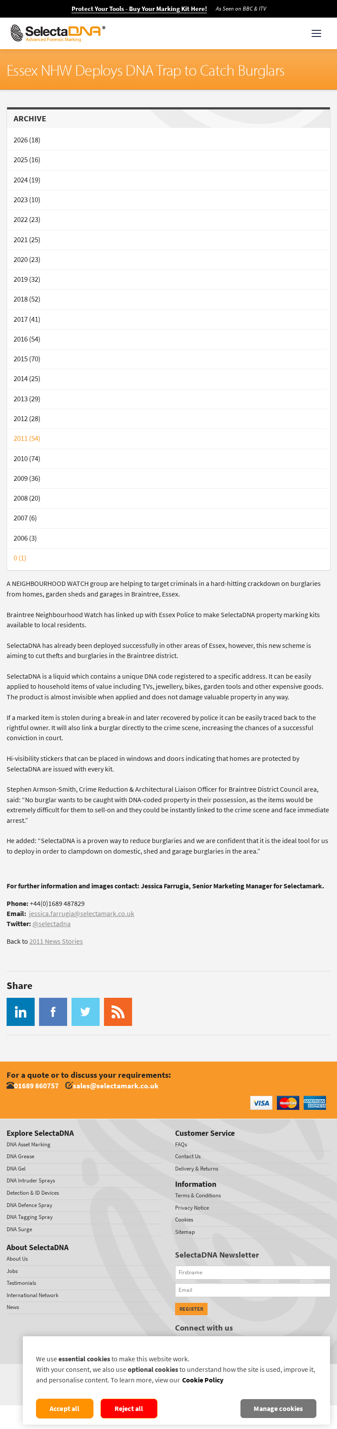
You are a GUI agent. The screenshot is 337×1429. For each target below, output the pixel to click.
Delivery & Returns (196, 1168)
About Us (17, 1258)
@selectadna (51, 923)
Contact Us (188, 1156)
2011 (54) (27, 438)
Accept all (65, 1408)
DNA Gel (16, 1168)
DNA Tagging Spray (30, 1217)
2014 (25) (27, 379)
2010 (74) (27, 459)
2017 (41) (27, 319)
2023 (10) (27, 200)
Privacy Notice (192, 1207)
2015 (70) (27, 359)
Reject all (129, 1408)
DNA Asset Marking (28, 1144)
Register (191, 1309)
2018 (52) (27, 299)
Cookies (184, 1219)
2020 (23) (27, 260)
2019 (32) (27, 279)
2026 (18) (27, 140)
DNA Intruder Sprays (31, 1180)
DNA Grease (20, 1156)
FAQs (181, 1144)
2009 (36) (27, 478)
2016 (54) (27, 339)
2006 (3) (25, 538)
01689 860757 (36, 1086)
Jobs (12, 1271)
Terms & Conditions (198, 1195)
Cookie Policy (202, 1380)
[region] (176, 1380)
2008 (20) (27, 498)
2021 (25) (27, 240)
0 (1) (20, 558)
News (13, 1307)
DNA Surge (19, 1229)
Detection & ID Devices (33, 1192)
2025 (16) (27, 160)
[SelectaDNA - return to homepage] (58, 33)
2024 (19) (27, 180)
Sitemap (185, 1232)
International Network (32, 1295)
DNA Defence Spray (29, 1205)
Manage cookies (278, 1408)
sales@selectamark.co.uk (115, 1086)
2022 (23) (27, 220)
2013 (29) (27, 399)
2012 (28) (27, 419)
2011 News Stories (56, 941)
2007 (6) (25, 518)
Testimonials (21, 1283)
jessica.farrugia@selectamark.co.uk (81, 913)
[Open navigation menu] (316, 33)
